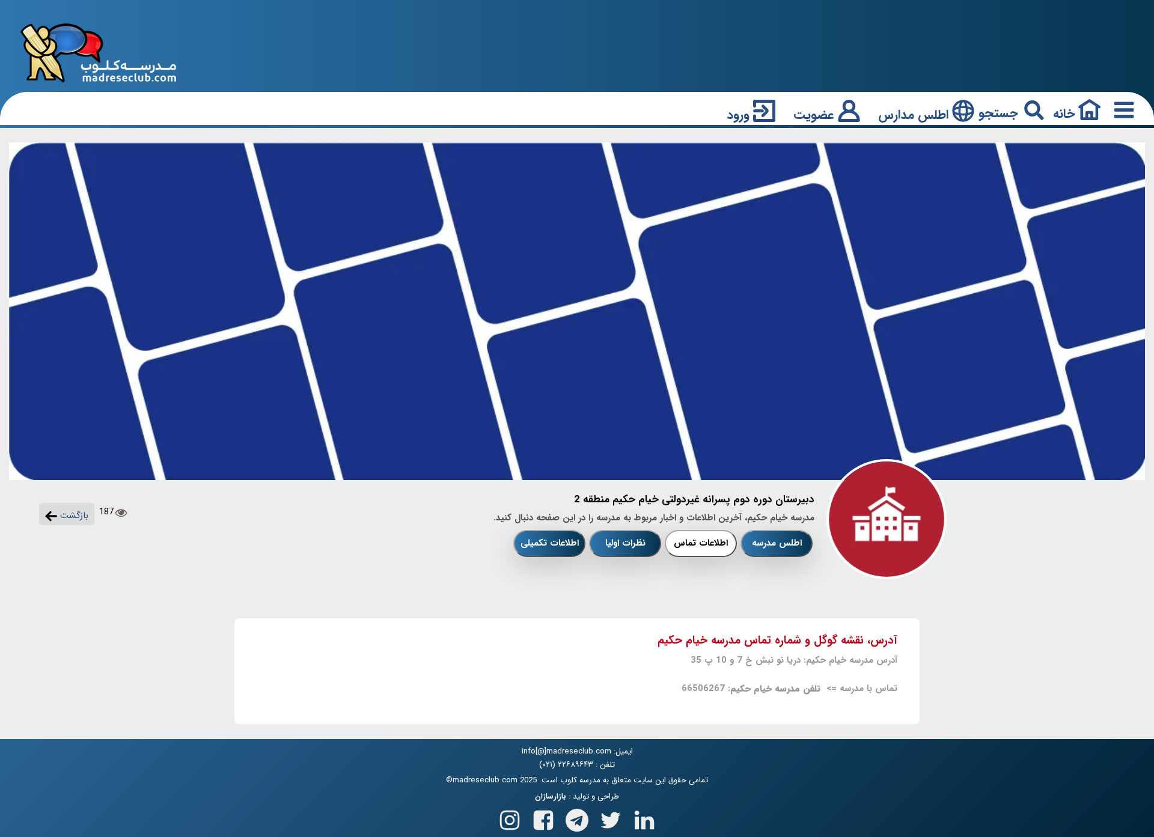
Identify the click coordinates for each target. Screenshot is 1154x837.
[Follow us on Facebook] (543, 817)
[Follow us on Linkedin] (644, 817)
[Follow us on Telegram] (577, 817)
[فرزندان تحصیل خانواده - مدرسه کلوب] (98, 51)
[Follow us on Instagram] (510, 817)
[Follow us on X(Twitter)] (610, 817)
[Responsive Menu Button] (1121, 110)
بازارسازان (550, 797)
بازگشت (72, 515)
